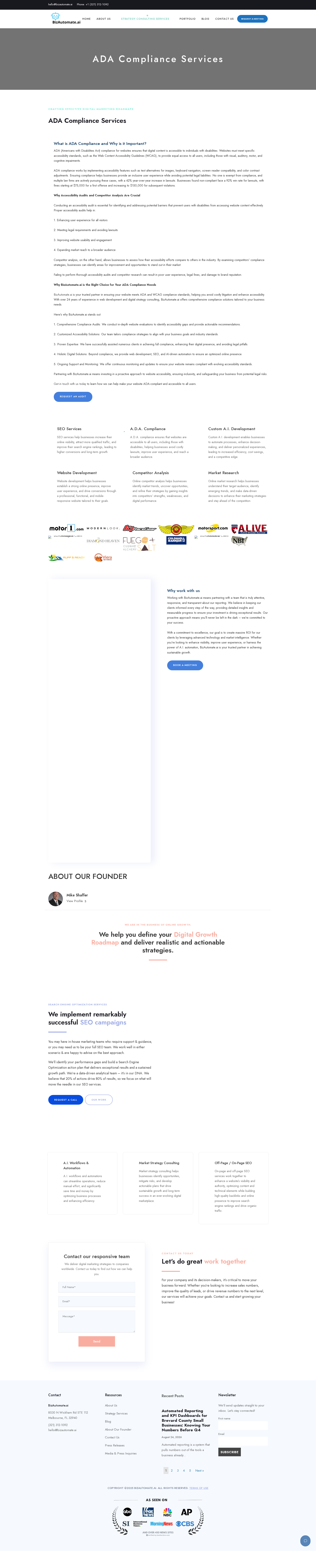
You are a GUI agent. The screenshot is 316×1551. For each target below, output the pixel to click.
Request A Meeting (252, 18)
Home (86, 19)
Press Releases (115, 1445)
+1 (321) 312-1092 (97, 4)
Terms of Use (198, 1488)
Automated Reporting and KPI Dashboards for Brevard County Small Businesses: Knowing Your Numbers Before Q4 (186, 1420)
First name (224, 1419)
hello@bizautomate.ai (60, 4)
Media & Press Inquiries (121, 1453)
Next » (199, 1470)
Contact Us (224, 19)
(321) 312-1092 (58, 1425)
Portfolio (188, 19)
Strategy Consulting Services (145, 19)
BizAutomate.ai (63, 295)
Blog (205, 19)
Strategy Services (116, 1413)
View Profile (75, 901)
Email (221, 1434)
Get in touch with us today (70, 384)
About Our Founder (118, 1429)
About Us (104, 19)
